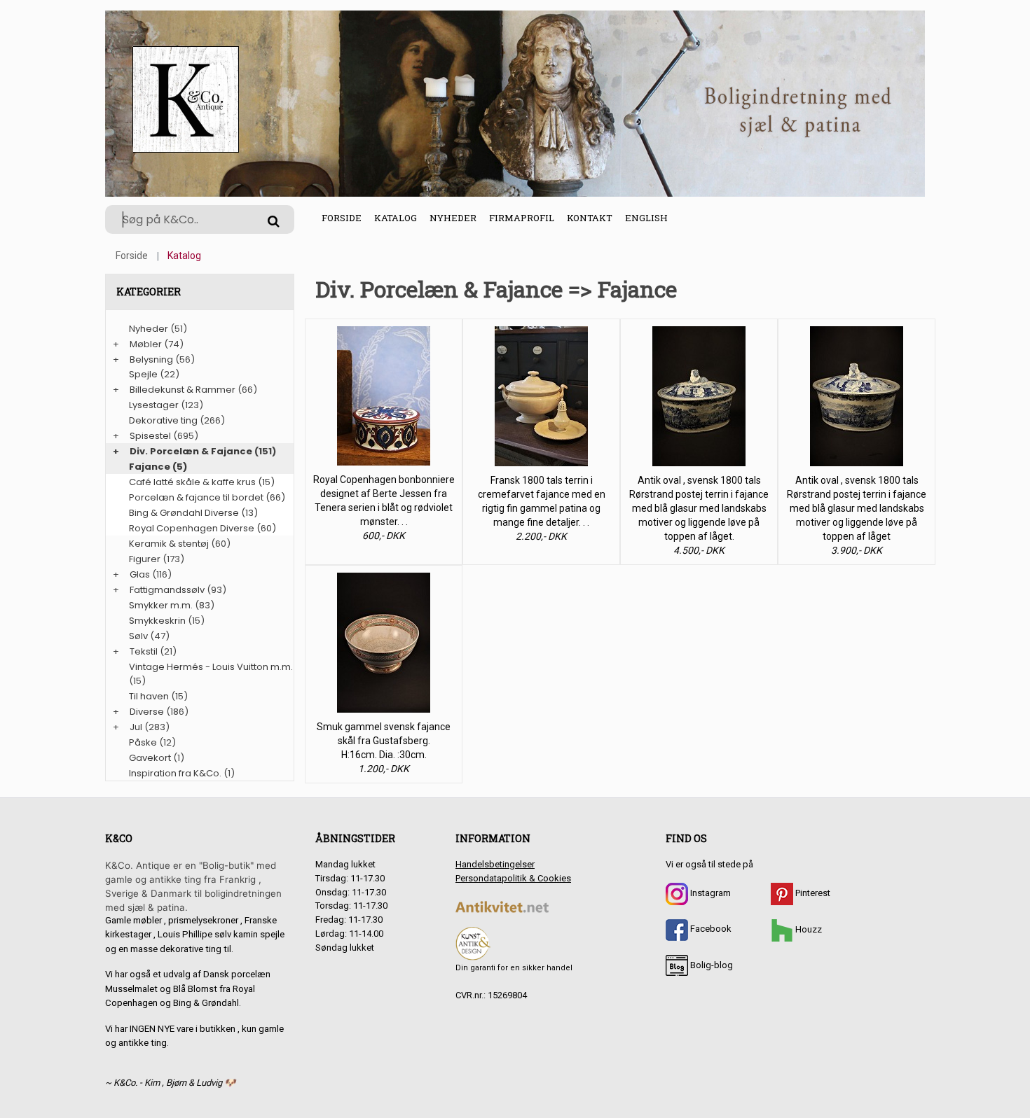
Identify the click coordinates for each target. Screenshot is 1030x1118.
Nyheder (453, 217)
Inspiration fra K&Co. (175, 773)
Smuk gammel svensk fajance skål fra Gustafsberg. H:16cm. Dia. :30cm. (384, 740)
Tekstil (144, 651)
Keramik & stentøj (169, 543)
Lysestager (154, 405)
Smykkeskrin (157, 620)
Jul (136, 727)
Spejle (143, 374)
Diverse (147, 711)
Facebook (710, 928)
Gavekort (150, 757)
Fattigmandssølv (167, 589)
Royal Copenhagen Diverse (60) (202, 528)
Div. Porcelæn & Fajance (191, 451)
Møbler (146, 344)
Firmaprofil (521, 217)
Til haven (149, 696)
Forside (342, 217)
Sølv (138, 636)
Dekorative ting (163, 420)
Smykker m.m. (161, 605)
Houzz (807, 929)
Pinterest (811, 893)
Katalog (395, 217)
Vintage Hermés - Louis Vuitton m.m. (211, 666)
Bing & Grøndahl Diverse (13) (193, 512)
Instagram (709, 893)
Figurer (144, 559)
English (646, 217)
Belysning (151, 359)
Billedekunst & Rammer (182, 389)
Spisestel (150, 435)
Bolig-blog (710, 965)
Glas (140, 574)
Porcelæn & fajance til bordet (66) (207, 497)
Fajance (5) (158, 466)
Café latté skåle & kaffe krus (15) (202, 482)
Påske (143, 742)
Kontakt (589, 217)
